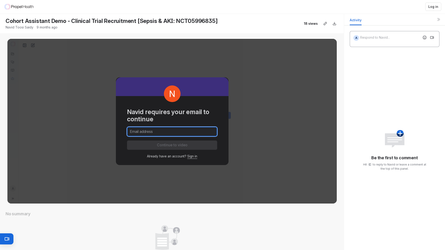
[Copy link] (325, 23)
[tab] (356, 21)
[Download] (334, 23)
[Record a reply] (432, 37)
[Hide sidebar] (438, 19)
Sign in (192, 156)
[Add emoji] (424, 37)
